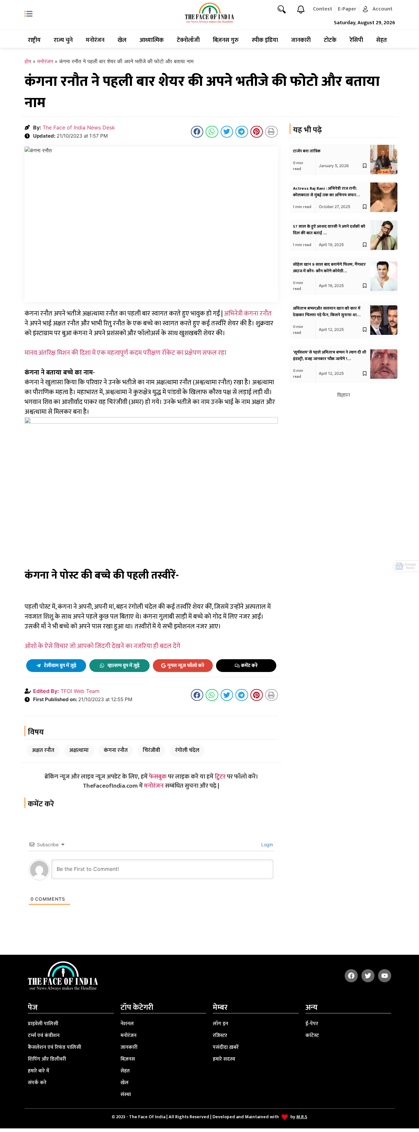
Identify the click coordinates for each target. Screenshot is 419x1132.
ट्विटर (220, 777)
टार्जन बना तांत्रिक (306, 151)
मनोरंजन (95, 40)
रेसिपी (356, 40)
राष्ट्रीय (34, 40)
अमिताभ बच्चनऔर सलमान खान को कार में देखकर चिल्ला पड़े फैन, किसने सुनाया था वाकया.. (326, 315)
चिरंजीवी (151, 750)
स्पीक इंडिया (265, 40)
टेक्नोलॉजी (188, 40)
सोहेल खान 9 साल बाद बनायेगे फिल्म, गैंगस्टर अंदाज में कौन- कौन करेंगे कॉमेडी (329, 268)
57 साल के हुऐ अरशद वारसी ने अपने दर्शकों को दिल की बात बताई (329, 230)
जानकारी (301, 40)
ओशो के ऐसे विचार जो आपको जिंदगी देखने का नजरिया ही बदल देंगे (102, 646)
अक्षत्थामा (79, 750)
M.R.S (301, 1117)
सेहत (381, 40)
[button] (197, 132)
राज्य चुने (63, 40)
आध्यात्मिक (151, 40)
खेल (122, 40)
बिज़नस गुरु (226, 40)
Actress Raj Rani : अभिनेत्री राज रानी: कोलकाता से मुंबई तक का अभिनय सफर (325, 192)
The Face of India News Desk (79, 127)
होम (28, 61)
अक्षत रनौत (43, 750)
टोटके (330, 40)
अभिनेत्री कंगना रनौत (248, 313)
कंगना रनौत (116, 750)
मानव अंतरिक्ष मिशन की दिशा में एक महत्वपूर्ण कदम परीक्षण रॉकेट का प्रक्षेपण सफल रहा (125, 352)
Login (266, 844)
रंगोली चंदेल (187, 750)
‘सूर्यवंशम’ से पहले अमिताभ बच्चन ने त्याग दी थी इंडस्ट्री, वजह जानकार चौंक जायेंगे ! (329, 355)
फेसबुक (158, 777)
